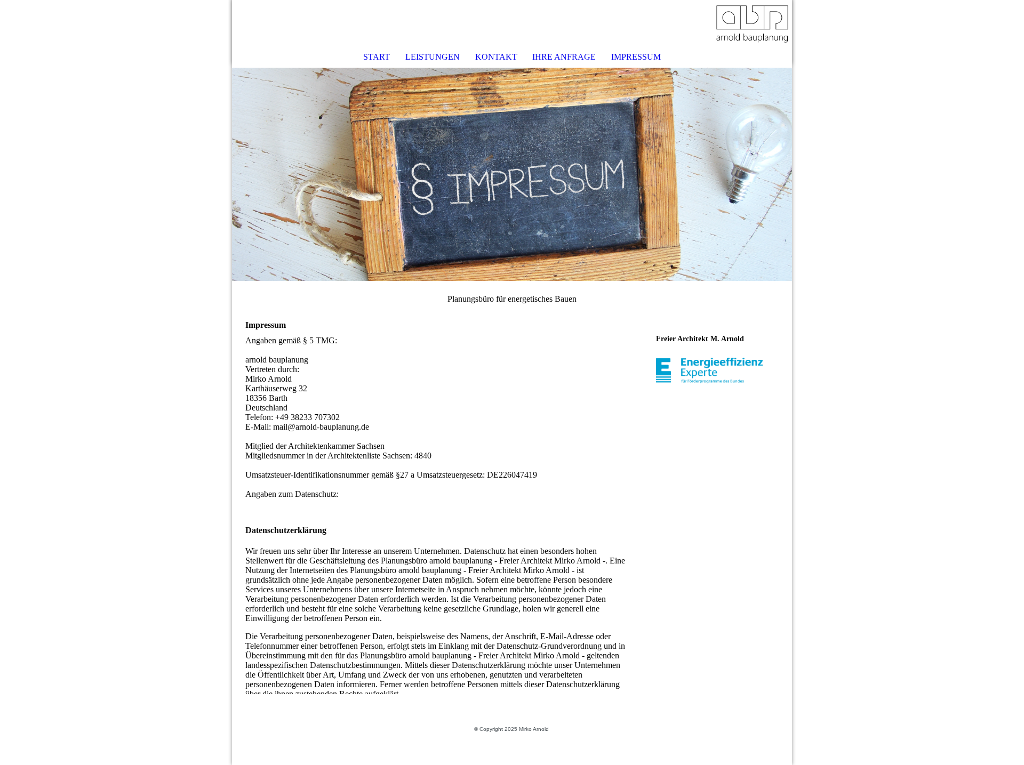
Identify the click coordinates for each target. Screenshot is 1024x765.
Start (376, 56)
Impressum (636, 56)
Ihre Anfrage (564, 56)
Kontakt (496, 56)
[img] (752, 24)
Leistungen (432, 56)
